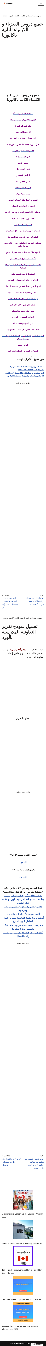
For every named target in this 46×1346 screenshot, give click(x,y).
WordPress (31, 1343)
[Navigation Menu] (41, 3)
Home (4, 16)
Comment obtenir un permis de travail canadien (21, 1299)
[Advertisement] (23, 485)
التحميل (23, 862)
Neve (12, 1343)
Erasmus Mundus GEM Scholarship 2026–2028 (22, 1243)
